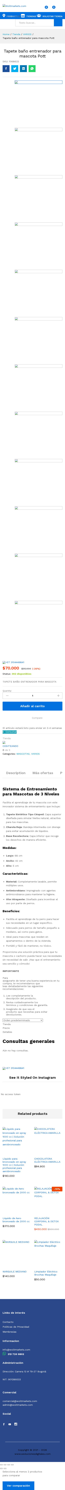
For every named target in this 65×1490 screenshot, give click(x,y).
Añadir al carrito (32, 706)
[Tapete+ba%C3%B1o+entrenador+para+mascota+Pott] (14, 68)
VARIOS (35, 753)
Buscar (58, 22)
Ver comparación (18, 1485)
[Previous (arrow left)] (1, 1468)
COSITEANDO (10, 746)
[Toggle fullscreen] (8, 1464)
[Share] (5, 1464)
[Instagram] (16, 1424)
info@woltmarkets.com (16, 1349)
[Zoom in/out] (12, 1464)
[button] (11, 1153)
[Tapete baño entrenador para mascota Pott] (6, 68)
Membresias (9, 1331)
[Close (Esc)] (1, 1464)
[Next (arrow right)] (5, 1468)
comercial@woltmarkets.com (20, 1401)
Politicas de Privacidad (16, 1326)
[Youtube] (10, 1424)
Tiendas (31, 16)
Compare (37, 717)
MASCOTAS (23, 753)
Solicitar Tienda (52, 16)
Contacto (8, 1322)
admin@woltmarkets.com (18, 1404)
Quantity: (7, 691)
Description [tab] (15, 773)
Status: (7, 673)
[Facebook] (4, 1424)
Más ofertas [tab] (42, 773)
